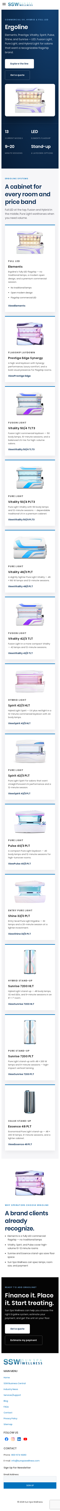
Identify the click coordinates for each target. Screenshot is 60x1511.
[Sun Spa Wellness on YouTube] (25, 1439)
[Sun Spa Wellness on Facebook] (6, 1439)
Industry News (11, 1389)
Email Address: (11, 1474)
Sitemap (8, 1424)
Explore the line (19, 63)
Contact (8, 1412)
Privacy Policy (10, 1418)
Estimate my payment (23, 1340)
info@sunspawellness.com (26, 1460)
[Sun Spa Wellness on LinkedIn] (19, 1439)
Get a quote (17, 75)
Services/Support (12, 1395)
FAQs (6, 1406)
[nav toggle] (4, 4)
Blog (6, 1400)
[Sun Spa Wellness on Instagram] (13, 1439)
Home (7, 1377)
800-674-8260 (18, 1454)
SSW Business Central (15, 1383)
